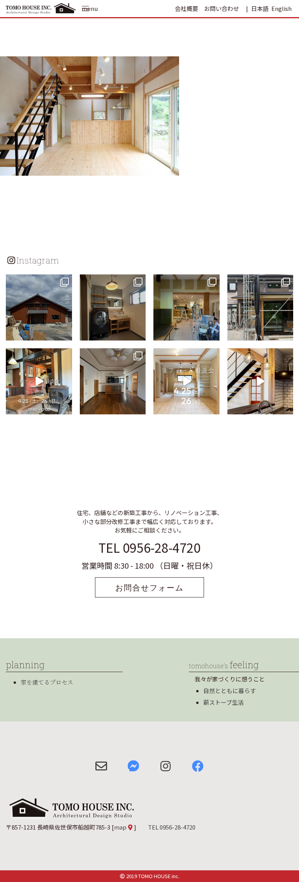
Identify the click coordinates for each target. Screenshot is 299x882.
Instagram (38, 260)
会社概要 (186, 8)
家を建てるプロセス (47, 682)
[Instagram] (65, 333)
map (120, 827)
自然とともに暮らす (229, 690)
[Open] (39, 307)
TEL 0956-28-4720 (149, 547)
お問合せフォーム (149, 587)
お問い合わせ (221, 8)
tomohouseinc (38, 281)
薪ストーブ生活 (223, 702)
